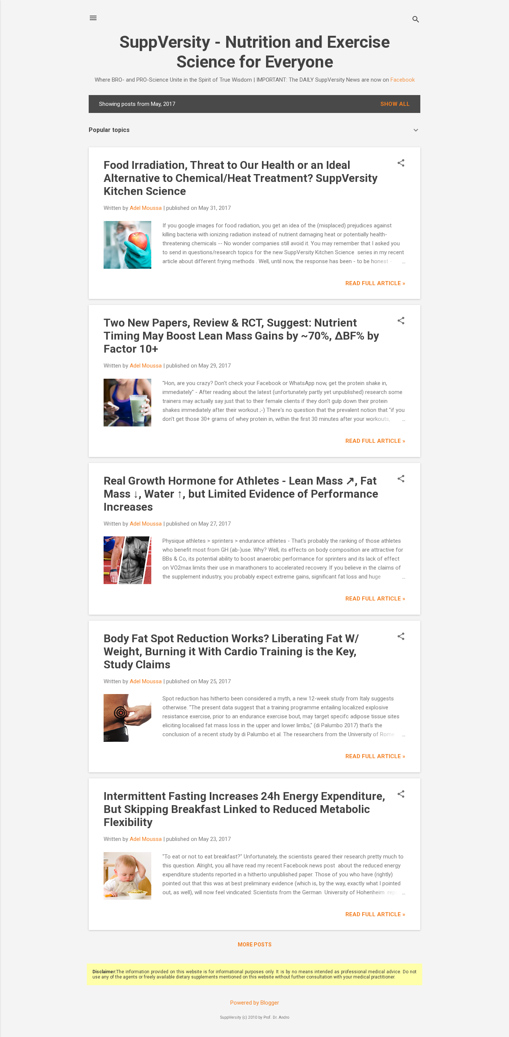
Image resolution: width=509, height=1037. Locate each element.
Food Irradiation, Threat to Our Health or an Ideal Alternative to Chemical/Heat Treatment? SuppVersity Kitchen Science (240, 178)
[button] (400, 163)
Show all (395, 104)
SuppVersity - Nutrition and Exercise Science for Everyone (254, 52)
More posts (255, 945)
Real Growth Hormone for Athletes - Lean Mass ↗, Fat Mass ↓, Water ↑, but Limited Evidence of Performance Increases (241, 493)
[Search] (415, 20)
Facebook (403, 79)
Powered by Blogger (254, 1002)
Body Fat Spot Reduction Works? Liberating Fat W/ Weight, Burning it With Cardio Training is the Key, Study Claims (231, 651)
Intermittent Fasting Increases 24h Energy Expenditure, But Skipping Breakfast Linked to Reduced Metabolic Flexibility (244, 809)
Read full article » (375, 283)
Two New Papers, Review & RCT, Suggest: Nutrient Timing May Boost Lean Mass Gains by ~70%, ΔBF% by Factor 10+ (241, 335)
